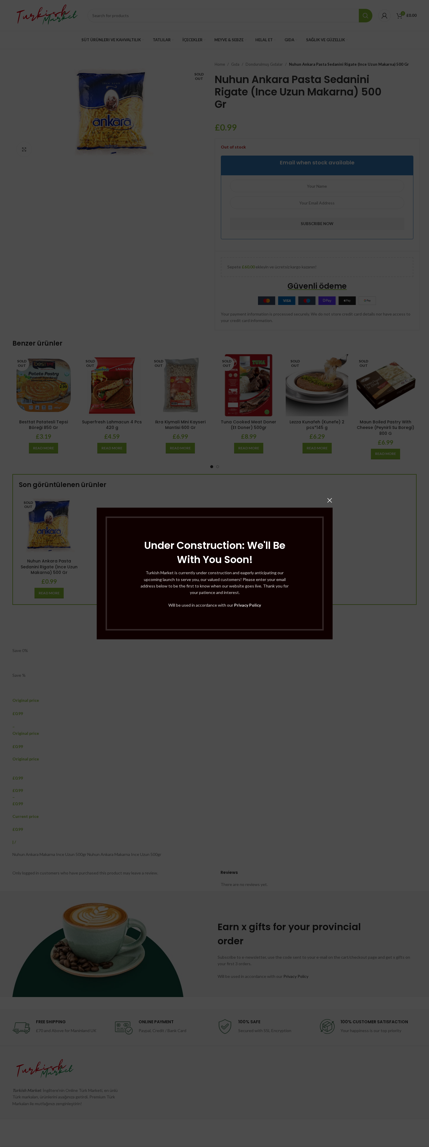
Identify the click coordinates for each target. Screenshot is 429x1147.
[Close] (329, 500)
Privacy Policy (247, 605)
